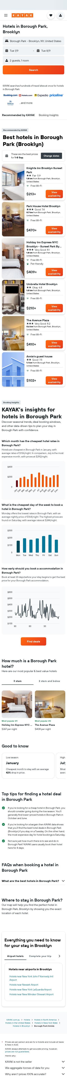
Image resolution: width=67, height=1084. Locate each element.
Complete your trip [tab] (40, 956)
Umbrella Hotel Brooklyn (41, 284)
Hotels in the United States (17, 1023)
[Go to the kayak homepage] (22, 15)
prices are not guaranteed (17, 1051)
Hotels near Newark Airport (23, 984)
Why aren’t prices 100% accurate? (25, 1074)
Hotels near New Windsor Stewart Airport (31, 994)
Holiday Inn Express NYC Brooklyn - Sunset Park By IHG (42, 244)
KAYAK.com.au (13, 1019)
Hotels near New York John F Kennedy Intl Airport (31, 978)
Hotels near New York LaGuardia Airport (30, 989)
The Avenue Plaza (37, 320)
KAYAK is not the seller (18, 1061)
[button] (6, 15)
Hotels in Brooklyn (21, 1026)
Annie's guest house (39, 356)
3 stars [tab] (18, 681)
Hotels (27, 1019)
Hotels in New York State (46, 1023)
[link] (33, 641)
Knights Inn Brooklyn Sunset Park (44, 170)
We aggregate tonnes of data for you (27, 1068)
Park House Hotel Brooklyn (43, 206)
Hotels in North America (45, 1019)
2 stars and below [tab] (49, 681)
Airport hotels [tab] (15, 956)
